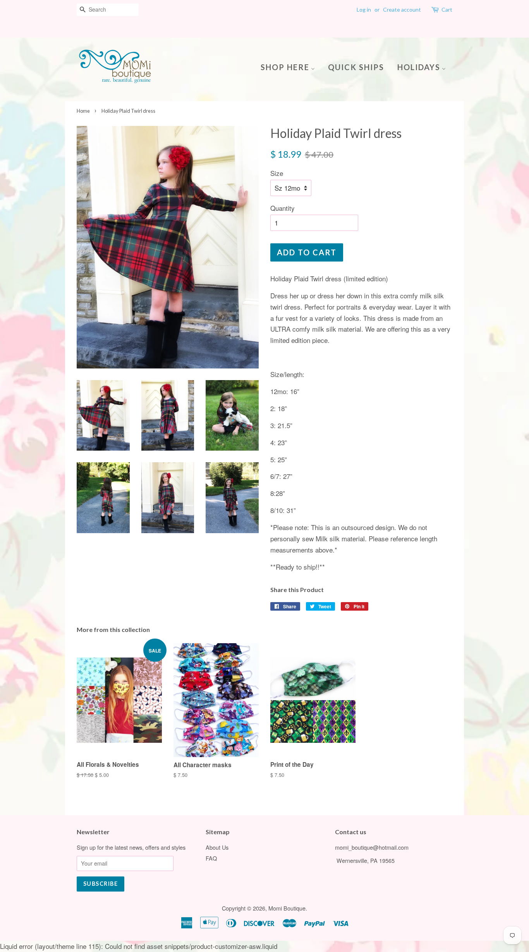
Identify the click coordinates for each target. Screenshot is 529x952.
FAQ (211, 858)
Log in (364, 9)
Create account (402, 9)
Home (83, 111)
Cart (446, 9)
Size (276, 173)
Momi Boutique (287, 908)
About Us (217, 847)
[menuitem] (290, 66)
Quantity (282, 208)
